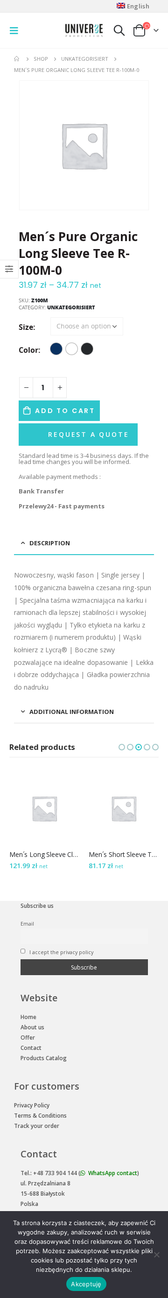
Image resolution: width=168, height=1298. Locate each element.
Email (27, 923)
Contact (31, 1048)
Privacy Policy (31, 1105)
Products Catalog (44, 1058)
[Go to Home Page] (17, 58)
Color (28, 350)
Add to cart (65, 410)
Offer (28, 1037)
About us (32, 1027)
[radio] (56, 349)
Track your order (36, 1126)
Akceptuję (86, 1284)
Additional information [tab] (71, 711)
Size (26, 327)
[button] (122, 747)
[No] (156, 1254)
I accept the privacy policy (60, 952)
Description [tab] (49, 543)
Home (28, 1017)
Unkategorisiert (71, 307)
